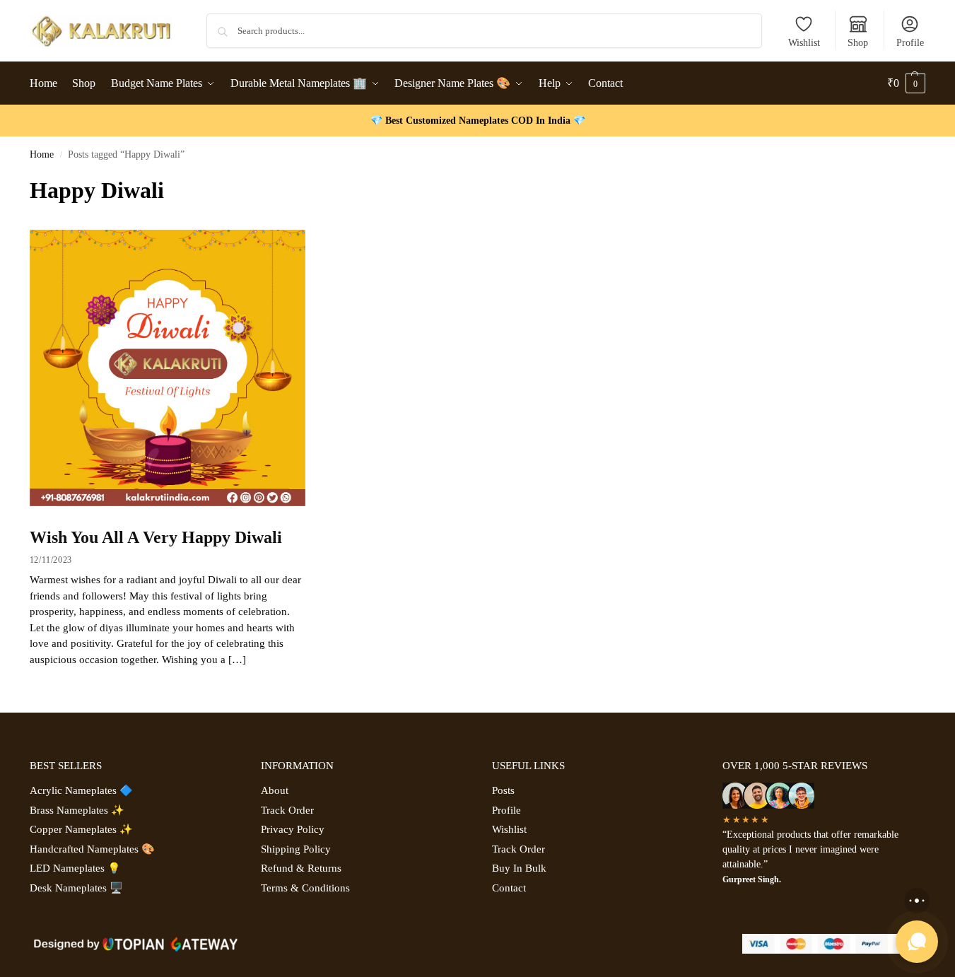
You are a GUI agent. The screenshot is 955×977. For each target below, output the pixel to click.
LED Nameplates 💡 (75, 868)
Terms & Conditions (305, 888)
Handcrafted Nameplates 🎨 (92, 849)
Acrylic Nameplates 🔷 (81, 790)
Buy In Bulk (519, 868)
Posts (503, 790)
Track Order (287, 810)
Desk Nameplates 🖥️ (76, 888)
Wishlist (804, 42)
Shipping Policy (296, 849)
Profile (910, 42)
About (274, 790)
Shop (858, 42)
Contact (509, 888)
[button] (906, 83)
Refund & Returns (301, 868)
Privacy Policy (292, 829)
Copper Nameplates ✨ (81, 829)
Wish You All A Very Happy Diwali (156, 537)
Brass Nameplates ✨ (77, 810)
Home (42, 154)
